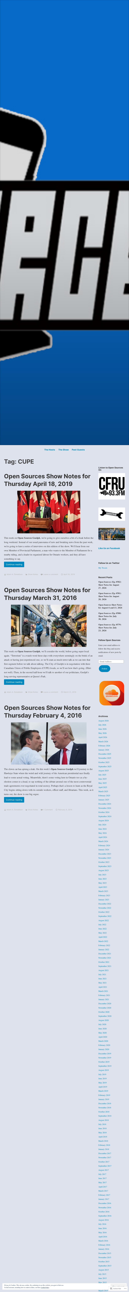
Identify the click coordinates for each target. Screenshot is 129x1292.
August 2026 (103, 720)
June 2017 (102, 1178)
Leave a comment (50, 574)
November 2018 (104, 1107)
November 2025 (104, 758)
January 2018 (103, 1149)
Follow (104, 668)
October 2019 (103, 1061)
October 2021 (103, 962)
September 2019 (104, 1066)
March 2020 (103, 1041)
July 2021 (102, 974)
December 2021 (104, 953)
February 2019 (104, 1095)
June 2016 (102, 1228)
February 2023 (104, 895)
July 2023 (102, 874)
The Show (63, 449)
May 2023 (102, 883)
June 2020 (102, 1028)
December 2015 (104, 1253)
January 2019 (103, 1099)
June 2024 (102, 828)
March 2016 (103, 1240)
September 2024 (104, 816)
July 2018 (102, 1124)
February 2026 (104, 745)
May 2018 (102, 1132)
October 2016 (103, 1211)
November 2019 (104, 1057)
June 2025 (102, 778)
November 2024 (104, 808)
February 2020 (104, 1045)
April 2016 (102, 1236)
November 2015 (104, 1257)
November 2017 (104, 1157)
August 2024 (103, 820)
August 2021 (103, 970)
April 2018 (102, 1136)
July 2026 (102, 724)
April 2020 (102, 1036)
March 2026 (103, 741)
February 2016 (104, 1244)
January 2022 (103, 949)
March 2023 (103, 891)
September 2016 (104, 1215)
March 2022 (103, 941)
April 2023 (102, 887)
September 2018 (104, 1115)
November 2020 (104, 1007)
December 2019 (104, 1053)
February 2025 (104, 795)
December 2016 (104, 1203)
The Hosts (49, 449)
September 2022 (104, 916)
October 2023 (103, 862)
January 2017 (103, 1199)
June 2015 (102, 1278)
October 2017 (103, 1161)
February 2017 (104, 1195)
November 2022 (104, 907)
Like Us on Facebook (109, 548)
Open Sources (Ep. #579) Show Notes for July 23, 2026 (109, 627)
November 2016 (104, 1207)
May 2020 (102, 1032)
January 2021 (103, 999)
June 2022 (102, 928)
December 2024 (104, 803)
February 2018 (104, 1145)
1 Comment (48, 810)
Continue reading (13, 565)
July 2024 (102, 824)
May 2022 (102, 932)
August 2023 (103, 870)
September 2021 (104, 966)
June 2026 (102, 729)
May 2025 (102, 783)
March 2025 (103, 791)
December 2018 (104, 1103)
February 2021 (104, 995)
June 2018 (102, 1128)
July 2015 (102, 1274)
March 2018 (103, 1141)
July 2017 (102, 1174)
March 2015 (103, 1290)
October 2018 (103, 1111)
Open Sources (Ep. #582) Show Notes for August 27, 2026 (109, 584)
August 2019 (103, 1070)
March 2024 (103, 841)
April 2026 (102, 737)
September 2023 (104, 866)
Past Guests (78, 449)
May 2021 (102, 982)
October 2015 (103, 1261)
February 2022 (104, 945)
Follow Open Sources (109, 640)
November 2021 (104, 957)
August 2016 (103, 1220)
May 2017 (102, 1182)
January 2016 (103, 1249)
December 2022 (104, 903)
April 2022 (102, 937)
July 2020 (102, 1024)
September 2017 (104, 1165)
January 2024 (103, 849)
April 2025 (102, 787)
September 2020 (104, 1016)
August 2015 (103, 1269)
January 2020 (103, 1049)
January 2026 (103, 749)
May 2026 (102, 733)
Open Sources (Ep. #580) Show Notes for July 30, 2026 (109, 616)
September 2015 (104, 1265)
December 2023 (104, 853)
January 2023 (103, 899)
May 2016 (102, 1232)
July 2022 (102, 924)
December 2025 (104, 754)
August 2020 (103, 1020)
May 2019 (102, 1082)
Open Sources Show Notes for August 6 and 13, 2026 (110, 606)
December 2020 (104, 1003)
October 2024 (103, 812)
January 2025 (103, 799)
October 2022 (103, 912)
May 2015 (102, 1282)
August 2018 (103, 1120)
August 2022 (103, 920)
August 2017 (103, 1170)
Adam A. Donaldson (15, 574)
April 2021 (102, 987)
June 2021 (102, 978)
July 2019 (102, 1074)
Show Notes (33, 574)
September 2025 (104, 766)
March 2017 (103, 1190)
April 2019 (102, 1086)
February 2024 (104, 845)
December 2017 (104, 1153)
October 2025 (103, 762)
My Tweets (102, 567)
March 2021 (103, 991)
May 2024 (102, 833)
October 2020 (103, 1012)
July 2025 (102, 774)
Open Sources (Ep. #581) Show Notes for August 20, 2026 (109, 596)
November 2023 (104, 858)
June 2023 (102, 878)
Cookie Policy (45, 1287)
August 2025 (103, 770)
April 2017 (102, 1186)
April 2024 (102, 837)
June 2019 (102, 1078)
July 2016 (102, 1224)
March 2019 (103, 1091)
